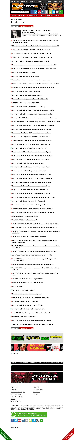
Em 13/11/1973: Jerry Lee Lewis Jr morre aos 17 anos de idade (32, 255)
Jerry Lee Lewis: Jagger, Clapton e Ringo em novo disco (30, 137)
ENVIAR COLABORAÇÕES (36, 1)
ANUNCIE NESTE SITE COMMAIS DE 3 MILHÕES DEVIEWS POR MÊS (69, 435)
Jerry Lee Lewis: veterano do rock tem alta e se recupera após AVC (34, 65)
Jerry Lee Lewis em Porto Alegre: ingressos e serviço (29, 171)
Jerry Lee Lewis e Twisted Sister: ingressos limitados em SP (32, 182)
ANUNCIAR (24, 1)
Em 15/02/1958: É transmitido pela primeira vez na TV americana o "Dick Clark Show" (36, 246)
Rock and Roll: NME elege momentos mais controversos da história (34, 118)
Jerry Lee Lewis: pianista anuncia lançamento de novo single (32, 155)
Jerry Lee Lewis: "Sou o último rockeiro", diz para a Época (31, 152)
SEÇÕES (43, 15)
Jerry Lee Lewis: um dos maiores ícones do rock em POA (31, 144)
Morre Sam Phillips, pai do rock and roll (25, 301)
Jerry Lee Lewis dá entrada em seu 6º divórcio (27, 305)
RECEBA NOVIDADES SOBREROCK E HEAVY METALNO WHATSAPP (5, 434)
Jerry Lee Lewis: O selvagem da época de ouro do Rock (30, 61)
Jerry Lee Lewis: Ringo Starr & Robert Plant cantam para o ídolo (33, 110)
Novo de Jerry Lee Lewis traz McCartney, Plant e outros (30, 297)
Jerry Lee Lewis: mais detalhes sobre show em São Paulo (31, 193)
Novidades (14, 26)
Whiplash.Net (14, 19)
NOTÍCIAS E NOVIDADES (18, 15)
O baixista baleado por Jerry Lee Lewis (25, 216)
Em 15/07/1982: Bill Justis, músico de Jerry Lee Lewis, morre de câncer (35, 224)
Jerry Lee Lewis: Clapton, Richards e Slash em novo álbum (31, 133)
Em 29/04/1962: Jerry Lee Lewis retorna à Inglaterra (29, 236)
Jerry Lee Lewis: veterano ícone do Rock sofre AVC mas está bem (34, 68)
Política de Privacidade (28, 409)
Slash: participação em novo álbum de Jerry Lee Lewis (30, 205)
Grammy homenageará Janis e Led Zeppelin (26, 294)
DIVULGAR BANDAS (16, 394)
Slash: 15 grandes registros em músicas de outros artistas (31, 80)
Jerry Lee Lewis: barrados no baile (23, 72)
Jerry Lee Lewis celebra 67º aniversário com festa (28, 309)
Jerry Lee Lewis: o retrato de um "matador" (26, 91)
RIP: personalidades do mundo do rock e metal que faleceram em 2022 (35, 46)
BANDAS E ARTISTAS (53, 15)
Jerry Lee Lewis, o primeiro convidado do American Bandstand (33, 212)
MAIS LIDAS (36, 392)
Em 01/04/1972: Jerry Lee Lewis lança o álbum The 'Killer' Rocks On (34, 227)
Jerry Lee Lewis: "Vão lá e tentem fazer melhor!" (28, 163)
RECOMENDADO (37, 389)
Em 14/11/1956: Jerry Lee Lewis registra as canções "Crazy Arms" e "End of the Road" (34, 259)
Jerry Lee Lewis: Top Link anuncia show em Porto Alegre (31, 186)
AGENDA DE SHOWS (33, 15)
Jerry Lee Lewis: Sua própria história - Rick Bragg (28, 106)
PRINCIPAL (36, 387)
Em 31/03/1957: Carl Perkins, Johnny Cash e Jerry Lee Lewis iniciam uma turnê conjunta (34, 241)
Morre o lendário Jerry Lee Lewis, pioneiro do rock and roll (31, 53)
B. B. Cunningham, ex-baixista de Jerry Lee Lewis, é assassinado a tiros (36, 121)
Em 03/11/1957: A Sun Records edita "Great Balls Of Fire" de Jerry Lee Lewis (35, 274)
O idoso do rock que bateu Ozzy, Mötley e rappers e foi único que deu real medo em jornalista (35, 41)
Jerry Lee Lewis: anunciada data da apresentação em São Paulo (33, 197)
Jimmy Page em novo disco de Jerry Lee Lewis (27, 282)
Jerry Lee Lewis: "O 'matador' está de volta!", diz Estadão (31, 159)
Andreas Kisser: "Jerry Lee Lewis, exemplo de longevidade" (32, 140)
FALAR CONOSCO (58, 1)
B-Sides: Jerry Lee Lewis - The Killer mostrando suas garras (32, 57)
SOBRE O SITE (15, 1)
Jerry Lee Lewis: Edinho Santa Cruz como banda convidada (32, 178)
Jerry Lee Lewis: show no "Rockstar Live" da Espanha (30, 189)
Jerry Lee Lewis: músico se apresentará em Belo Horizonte (31, 174)
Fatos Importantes (26, 26)
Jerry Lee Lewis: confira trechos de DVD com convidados (31, 167)
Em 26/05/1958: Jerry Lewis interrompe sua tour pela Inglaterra (32, 264)
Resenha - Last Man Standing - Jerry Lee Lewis (27, 279)
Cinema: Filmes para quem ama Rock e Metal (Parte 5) (30, 99)
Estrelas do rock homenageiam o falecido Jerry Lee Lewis (31, 49)
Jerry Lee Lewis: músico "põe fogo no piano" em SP (29, 148)
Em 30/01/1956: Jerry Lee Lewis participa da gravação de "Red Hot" (34, 251)
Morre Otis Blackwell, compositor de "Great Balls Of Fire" (31, 313)
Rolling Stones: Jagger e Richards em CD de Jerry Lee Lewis (32, 208)
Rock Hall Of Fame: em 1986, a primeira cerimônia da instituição (33, 87)
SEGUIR (48, 1)
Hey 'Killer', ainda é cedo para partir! (24, 316)
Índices (20, 19)
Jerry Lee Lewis (17, 286)
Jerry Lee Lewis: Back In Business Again (25, 76)
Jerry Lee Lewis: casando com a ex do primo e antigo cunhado (33, 125)
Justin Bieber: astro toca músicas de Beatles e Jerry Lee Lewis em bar (35, 84)
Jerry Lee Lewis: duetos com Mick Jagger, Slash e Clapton (31, 129)
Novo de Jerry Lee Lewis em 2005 (23, 290)
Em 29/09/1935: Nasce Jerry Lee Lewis (24, 220)
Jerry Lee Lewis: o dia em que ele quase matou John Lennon (32, 320)
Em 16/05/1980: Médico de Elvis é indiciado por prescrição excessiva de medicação (36, 232)
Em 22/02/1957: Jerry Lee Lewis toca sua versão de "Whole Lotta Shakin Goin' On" (36, 268)
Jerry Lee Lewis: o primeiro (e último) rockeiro (27, 95)
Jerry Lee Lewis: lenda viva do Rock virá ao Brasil (28, 201)
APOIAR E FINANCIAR (17, 396)
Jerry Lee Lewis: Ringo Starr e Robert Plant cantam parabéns (32, 114)
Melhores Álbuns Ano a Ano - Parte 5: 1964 (26, 102)
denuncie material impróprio (47, 408)
